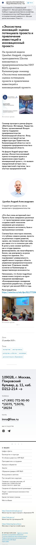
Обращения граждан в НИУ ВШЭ (12, 471)
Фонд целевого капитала (10, 475)
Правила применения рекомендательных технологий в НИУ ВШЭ (14, 539)
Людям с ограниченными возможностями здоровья (15, 492)
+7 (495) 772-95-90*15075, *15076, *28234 (15, 404)
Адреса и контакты (22, 533)
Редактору (5, 544)
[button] (12, 444)
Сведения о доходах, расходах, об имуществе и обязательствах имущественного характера (13, 483)
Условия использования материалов (12, 534)
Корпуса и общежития (9, 465)
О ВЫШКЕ (6, 448)
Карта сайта (5, 541)
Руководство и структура (10, 454)
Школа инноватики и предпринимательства (15, 2)
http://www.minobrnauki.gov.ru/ (12, 511)
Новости (19, 18)
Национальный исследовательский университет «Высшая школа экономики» (16, 8)
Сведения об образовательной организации (16, 488)
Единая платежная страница (11, 497)
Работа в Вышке (7, 500)
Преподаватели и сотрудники (12, 461)
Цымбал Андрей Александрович (18, 201)
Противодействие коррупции (12, 478)
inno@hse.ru (10, 419)
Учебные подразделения (10, 12)
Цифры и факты (7, 451)
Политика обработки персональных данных (14, 536)
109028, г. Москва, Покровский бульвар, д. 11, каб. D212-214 (16, 383)
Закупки (4, 468)
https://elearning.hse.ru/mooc (11, 524)
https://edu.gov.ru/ (8, 517)
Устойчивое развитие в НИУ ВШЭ (13, 458)
